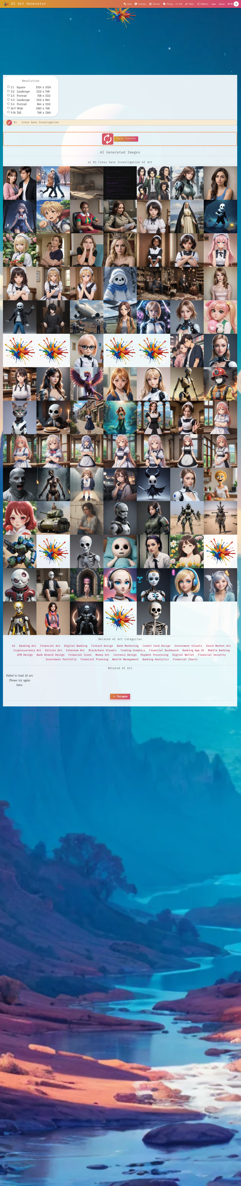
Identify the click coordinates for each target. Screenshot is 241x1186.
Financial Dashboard (164, 650)
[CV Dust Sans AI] (220, 484)
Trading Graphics (132, 650)
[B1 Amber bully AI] (120, 384)
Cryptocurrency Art (27, 650)
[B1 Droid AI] (187, 384)
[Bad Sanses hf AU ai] (120, 484)
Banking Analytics (156, 659)
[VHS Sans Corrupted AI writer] (120, 183)
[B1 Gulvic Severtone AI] (53, 384)
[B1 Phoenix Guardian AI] (86, 384)
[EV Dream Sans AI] (220, 585)
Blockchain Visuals (102, 650)
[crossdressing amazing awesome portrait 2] (220, 283)
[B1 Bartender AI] (19, 384)
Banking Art (27, 646)
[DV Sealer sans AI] (187, 551)
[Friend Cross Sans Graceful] (53, 183)
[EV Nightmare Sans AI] (86, 618)
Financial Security (212, 655)
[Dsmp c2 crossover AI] (86, 585)
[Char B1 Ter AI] (53, 518)
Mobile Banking (219, 650)
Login (213, 4)
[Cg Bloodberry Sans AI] (19, 518)
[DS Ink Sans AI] (153, 551)
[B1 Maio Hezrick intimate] (187, 183)
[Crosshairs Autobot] (19, 551)
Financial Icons (80, 655)
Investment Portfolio (61, 659)
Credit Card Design (156, 646)
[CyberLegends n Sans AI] (86, 551)
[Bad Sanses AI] (19, 484)
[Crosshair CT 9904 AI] (187, 518)
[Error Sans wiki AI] (153, 618)
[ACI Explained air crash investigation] (86, 317)
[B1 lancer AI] (19, 417)
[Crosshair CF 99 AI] (153, 518)
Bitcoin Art (53, 650)
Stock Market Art (218, 646)
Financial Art (50, 646)
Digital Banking (75, 646)
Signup (222, 4)
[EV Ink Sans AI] (53, 618)
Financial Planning (94, 659)
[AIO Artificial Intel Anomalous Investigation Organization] (153, 317)
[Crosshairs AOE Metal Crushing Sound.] (220, 518)
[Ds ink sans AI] (53, 585)
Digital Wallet (183, 655)
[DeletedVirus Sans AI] (19, 585)
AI (13, 646)
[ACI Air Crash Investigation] (120, 317)
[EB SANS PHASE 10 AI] (120, 585)
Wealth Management (125, 659)
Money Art (102, 655)
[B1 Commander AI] (153, 384)
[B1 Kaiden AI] (187, 350)
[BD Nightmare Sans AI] (53, 417)
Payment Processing (154, 655)
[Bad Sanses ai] (86, 484)
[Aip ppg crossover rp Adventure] (220, 317)
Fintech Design (102, 646)
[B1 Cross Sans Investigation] (19, 183)
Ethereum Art (75, 650)
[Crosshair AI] (120, 518)
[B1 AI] (220, 350)
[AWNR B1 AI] (187, 317)
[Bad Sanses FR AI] (53, 484)
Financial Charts (185, 659)
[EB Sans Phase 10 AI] (187, 585)
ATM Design (25, 655)
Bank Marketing (128, 646)
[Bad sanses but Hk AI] (153, 484)
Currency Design (125, 655)
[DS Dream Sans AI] (120, 551)
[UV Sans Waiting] (120, 283)
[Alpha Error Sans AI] (86, 350)
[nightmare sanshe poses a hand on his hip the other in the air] (19, 317)
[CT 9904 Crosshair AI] (187, 484)
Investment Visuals (188, 646)
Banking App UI (193, 650)
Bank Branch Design (50, 655)
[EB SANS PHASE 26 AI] (153, 585)
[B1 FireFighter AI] (220, 384)
